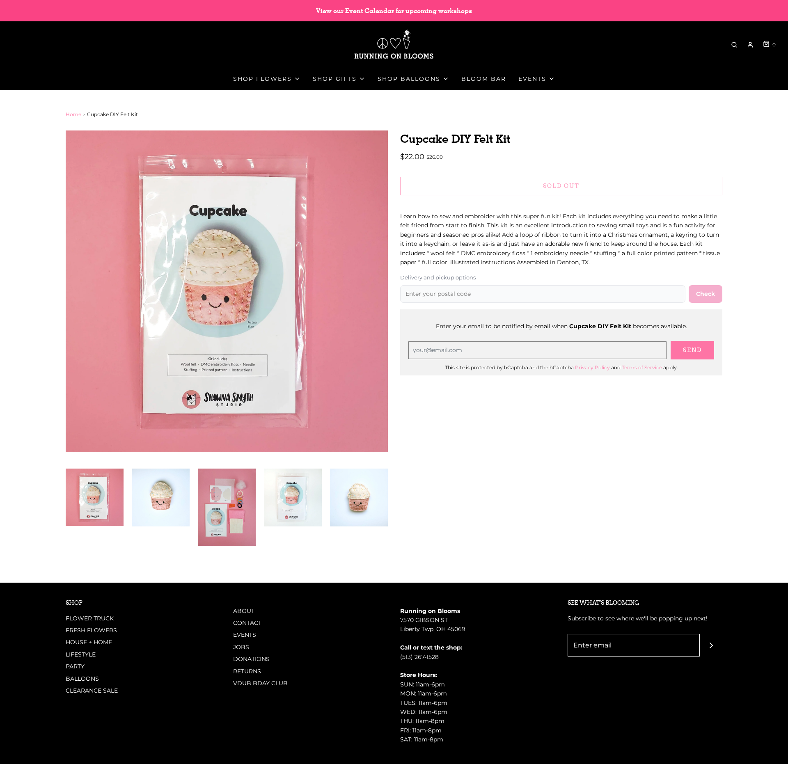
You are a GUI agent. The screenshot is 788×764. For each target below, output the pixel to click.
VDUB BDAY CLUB (260, 683)
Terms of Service (642, 367)
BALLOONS (82, 678)
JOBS (241, 647)
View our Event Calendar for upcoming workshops (394, 11)
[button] (95, 497)
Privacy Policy (592, 367)
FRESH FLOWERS (91, 630)
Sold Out (561, 186)
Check (705, 293)
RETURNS (247, 671)
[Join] (711, 645)
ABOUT (243, 611)
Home (73, 114)
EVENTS (244, 634)
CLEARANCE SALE (92, 690)
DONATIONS (251, 659)
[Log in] (750, 44)
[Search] (734, 44)
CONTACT (247, 623)
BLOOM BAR (483, 78)
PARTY (75, 666)
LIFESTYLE (81, 654)
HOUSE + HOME (89, 642)
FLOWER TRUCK (90, 618)
